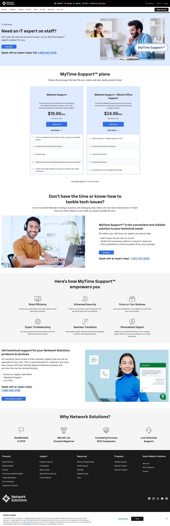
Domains (4, 9)
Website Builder (8, 466)
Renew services (162, 9)
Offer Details (79, 181)
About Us (146, 463)
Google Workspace (9, 478)
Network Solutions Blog (85, 462)
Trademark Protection (10, 485)
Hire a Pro (60, 9)
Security (28, 9)
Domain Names (7, 462)
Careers (145, 471)
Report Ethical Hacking (48, 474)
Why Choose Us (148, 467)
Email (35, 9)
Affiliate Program (121, 462)
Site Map (80, 470)
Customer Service (46, 462)
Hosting (20, 9)
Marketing (51, 9)
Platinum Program (121, 470)
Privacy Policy (27, 524)
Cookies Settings (123, 519)
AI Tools (42, 9)
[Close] (167, 519)
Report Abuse (44, 470)
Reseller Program (121, 466)
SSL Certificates (8, 482)
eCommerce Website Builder (12, 474)
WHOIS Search (82, 466)
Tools (79, 478)
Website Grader (83, 474)
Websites (13, 9)
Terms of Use (30, 518)
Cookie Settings (45, 478)
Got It (137, 519)
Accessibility (44, 466)
